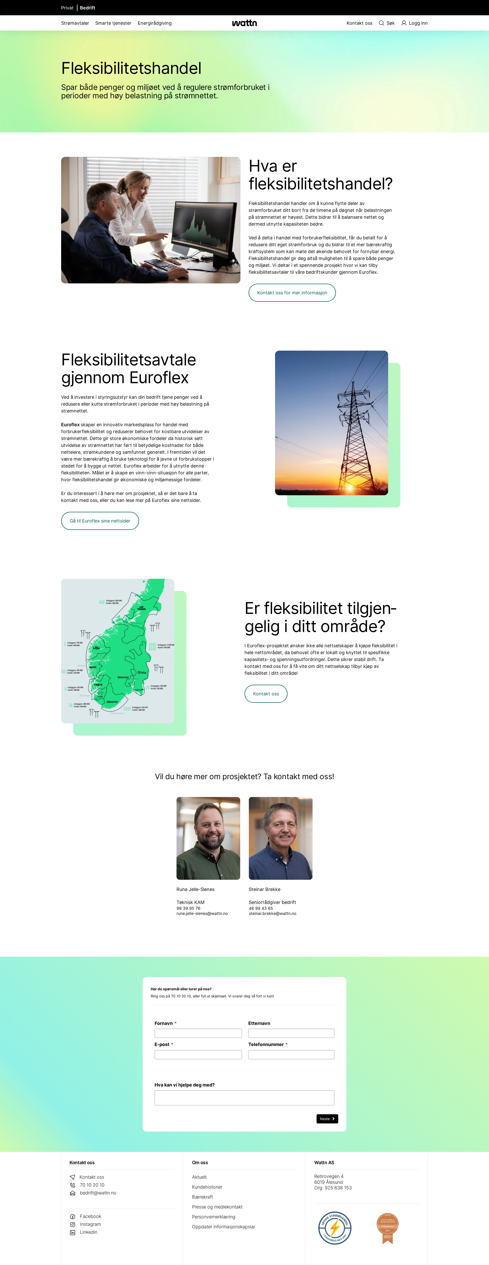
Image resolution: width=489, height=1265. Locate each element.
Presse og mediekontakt (217, 1206)
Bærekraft (202, 1197)
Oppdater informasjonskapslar (223, 1226)
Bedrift (87, 7)
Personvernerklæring (213, 1216)
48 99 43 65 (261, 908)
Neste (325, 1119)
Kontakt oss (359, 23)
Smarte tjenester (113, 23)
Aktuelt (199, 1177)
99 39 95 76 (188, 908)
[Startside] (244, 23)
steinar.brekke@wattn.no (272, 913)
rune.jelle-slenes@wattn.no (202, 913)
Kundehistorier (207, 1187)
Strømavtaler (75, 23)
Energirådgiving (155, 23)
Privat (67, 7)
